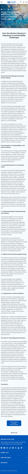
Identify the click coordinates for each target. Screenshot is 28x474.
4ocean (6, 470)
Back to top (14, 432)
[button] (26, 2)
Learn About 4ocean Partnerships (14, 423)
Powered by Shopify (12, 470)
